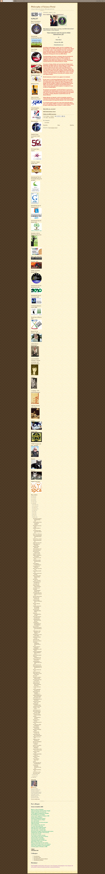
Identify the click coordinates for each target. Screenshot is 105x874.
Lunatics (34, 761)
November (35, 506)
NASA (47, 117)
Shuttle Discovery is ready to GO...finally (37, 635)
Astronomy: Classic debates (36, 752)
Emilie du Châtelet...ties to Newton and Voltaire (37, 696)
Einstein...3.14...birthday (37, 745)
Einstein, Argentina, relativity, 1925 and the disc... (37, 601)
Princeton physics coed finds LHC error (37, 582)
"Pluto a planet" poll (36, 681)
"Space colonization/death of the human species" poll (37, 536)
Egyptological (37, 856)
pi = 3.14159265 (36, 626)
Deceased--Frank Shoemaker (36, 747)
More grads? (35, 675)
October (34, 507)
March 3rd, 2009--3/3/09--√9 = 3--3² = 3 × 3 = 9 (37, 749)
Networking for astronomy (35, 743)
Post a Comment (47, 122)
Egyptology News (37, 857)
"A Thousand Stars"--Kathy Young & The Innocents (37, 620)
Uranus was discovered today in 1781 (37, 659)
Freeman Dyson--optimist (37, 538)
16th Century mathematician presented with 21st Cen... (36, 643)
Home (59, 125)
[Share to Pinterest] (64, 116)
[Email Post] (55, 116)
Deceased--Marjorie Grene (37, 596)
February (34, 774)
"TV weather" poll (36, 584)
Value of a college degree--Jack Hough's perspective (37, 523)
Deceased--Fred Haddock (37, 741)
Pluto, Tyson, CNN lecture (37, 533)
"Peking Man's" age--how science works (37, 674)
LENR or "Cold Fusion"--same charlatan (37, 556)
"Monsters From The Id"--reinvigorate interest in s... (37, 628)
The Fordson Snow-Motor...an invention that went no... (37, 684)
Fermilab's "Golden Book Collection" (37, 754)
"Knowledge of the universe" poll (36, 598)
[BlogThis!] (59, 116)
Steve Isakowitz (51, 117)
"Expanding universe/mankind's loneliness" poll (36, 590)
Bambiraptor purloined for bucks (37, 637)
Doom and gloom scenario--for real (36, 552)
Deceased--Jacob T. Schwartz (36, 720)
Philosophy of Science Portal (43, 6)
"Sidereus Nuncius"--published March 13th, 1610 (37, 662)
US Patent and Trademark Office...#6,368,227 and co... (37, 652)
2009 (33, 503)
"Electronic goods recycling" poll (36, 732)
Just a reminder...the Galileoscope (36, 566)
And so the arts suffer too (37, 640)
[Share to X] (60, 116)
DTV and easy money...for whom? (37, 580)
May (34, 514)
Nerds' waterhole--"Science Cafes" (36, 727)
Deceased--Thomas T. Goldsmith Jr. (36, 647)
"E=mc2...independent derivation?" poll (36, 690)
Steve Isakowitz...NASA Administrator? (37, 725)
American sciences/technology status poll (37, 717)
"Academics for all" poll (37, 706)
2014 (33, 496)
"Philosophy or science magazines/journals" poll (37, 561)
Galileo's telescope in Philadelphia (36, 544)
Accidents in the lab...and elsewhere (37, 574)
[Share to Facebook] (62, 116)
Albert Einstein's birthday (37, 654)
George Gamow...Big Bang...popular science (37, 735)
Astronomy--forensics (36, 553)
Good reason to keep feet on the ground (37, 680)
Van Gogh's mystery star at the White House (37, 763)
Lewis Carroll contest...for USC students (37, 699)
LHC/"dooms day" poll (37, 664)
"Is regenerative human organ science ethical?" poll (37, 531)
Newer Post (45, 125)
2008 (33, 777)
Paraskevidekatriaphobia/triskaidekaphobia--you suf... (37, 667)
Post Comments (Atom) (52, 127)
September (35, 508)
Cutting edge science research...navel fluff (37, 714)
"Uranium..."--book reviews (36, 708)
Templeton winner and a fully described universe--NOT (37, 607)
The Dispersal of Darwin (38, 860)
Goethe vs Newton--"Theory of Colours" (37, 586)
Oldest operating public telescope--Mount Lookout (37, 576)
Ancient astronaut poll (36, 709)
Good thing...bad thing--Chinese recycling (37, 677)
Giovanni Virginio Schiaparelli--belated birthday (37, 610)
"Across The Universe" (37, 550)
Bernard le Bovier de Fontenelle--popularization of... (36, 692)
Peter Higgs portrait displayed (36, 757)
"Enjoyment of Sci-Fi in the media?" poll (37, 617)
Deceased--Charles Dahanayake (36, 547)
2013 (33, 497)
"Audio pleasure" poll (36, 697)
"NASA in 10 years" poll (37, 542)
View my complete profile (35, 799)
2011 (33, 500)
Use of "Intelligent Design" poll (36, 759)
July (34, 511)
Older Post (72, 125)
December (35, 504)
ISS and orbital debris (36, 672)
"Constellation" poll (36, 587)
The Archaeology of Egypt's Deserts (41, 858)
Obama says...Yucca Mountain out (36, 740)
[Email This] (57, 116)
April (34, 515)
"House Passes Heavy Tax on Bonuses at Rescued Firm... (37, 593)
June (34, 512)
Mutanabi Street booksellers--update (37, 704)
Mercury (34, 787)
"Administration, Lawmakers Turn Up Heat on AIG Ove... (37, 623)
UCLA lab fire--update (36, 771)
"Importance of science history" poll (37, 702)
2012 (33, 499)
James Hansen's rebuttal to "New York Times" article (37, 519)
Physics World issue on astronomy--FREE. (37, 712)
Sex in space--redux (36, 773)
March (34, 517)
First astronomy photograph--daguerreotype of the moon (37, 766)
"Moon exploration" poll (37, 548)
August (34, 510)
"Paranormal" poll (36, 639)
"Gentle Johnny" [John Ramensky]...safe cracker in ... (37, 632)
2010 (33, 501)
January (34, 775)
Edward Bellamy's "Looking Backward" (37, 564)
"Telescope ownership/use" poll (37, 657)
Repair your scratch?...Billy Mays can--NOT (37, 614)
